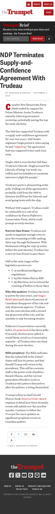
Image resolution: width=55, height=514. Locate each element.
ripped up (20, 147)
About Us (48, 4)
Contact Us (19, 486)
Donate (37, 4)
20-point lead (20, 330)
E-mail (23, 445)
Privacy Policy (22, 489)
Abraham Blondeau (20, 92)
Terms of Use (37, 489)
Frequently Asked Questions (39, 486)
